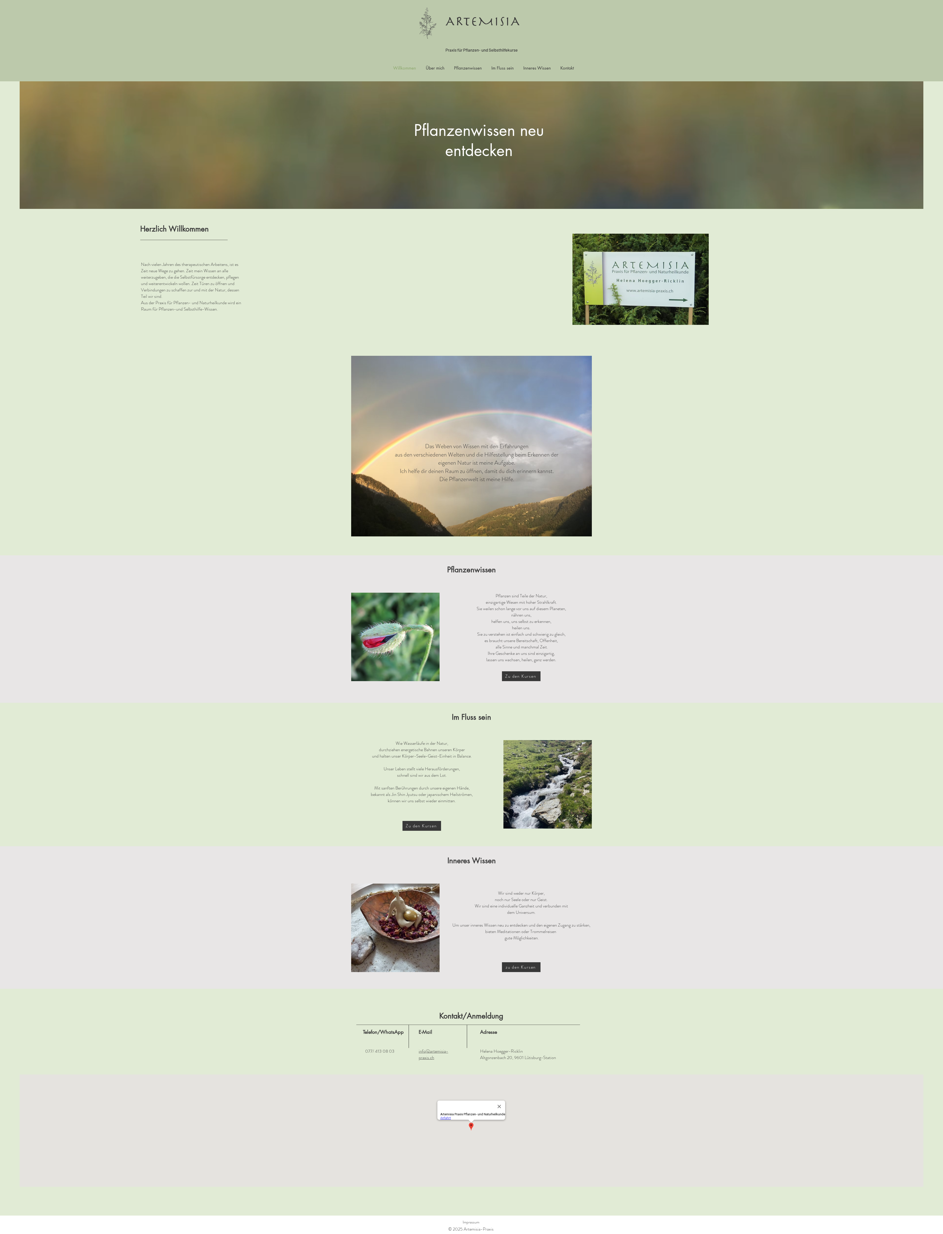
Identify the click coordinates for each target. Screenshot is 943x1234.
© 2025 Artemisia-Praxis (471, 1229)
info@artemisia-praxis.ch (433, 1054)
